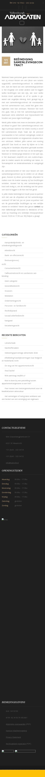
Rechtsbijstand (11, 311)
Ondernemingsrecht (13, 301)
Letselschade (10, 343)
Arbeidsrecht (10, 250)
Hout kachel (10, 370)
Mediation (9, 296)
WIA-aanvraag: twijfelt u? (15, 375)
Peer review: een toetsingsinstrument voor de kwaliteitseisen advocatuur (22, 389)
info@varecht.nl (12, 463)
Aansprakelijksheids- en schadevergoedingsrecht (13, 244)
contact (36, 206)
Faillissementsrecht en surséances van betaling (19, 274)
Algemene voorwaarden (15, 724)
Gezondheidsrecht (12, 286)
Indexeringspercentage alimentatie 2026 (21, 353)
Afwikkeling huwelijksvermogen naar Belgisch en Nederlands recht (22, 359)
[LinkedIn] (24, 7)
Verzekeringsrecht (12, 325)
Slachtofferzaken (12, 348)
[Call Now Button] (22, 773)
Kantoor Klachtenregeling (16, 731)
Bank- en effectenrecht (14, 255)
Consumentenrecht (12, 268)
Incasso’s (8, 291)
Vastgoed (8, 320)
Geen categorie (11, 281)
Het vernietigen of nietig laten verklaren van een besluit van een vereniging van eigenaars (21, 397)
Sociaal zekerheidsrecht (14, 315)
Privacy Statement (13, 737)
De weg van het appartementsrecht (19, 366)
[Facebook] (21, 7)
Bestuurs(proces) (12, 260)
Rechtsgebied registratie (16, 744)
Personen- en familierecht (15, 306)
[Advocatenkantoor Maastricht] (22, 15)
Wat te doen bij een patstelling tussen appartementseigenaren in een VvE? (19, 382)
